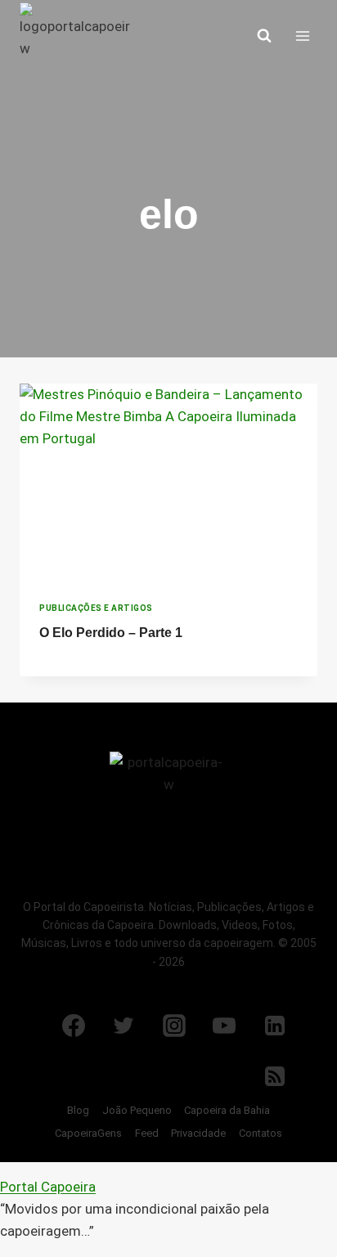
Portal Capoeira (48, 1186)
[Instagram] (174, 1025)
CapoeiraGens (88, 1133)
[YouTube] (224, 1025)
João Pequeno (137, 1110)
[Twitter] (123, 1025)
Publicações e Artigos (96, 608)
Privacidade (198, 1133)
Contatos (260, 1133)
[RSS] (275, 1076)
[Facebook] (74, 1025)
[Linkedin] (275, 1025)
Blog (78, 1110)
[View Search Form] (264, 36)
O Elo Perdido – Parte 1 (110, 633)
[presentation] (168, 483)
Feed (147, 1133)
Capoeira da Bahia (227, 1110)
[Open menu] (302, 35)
